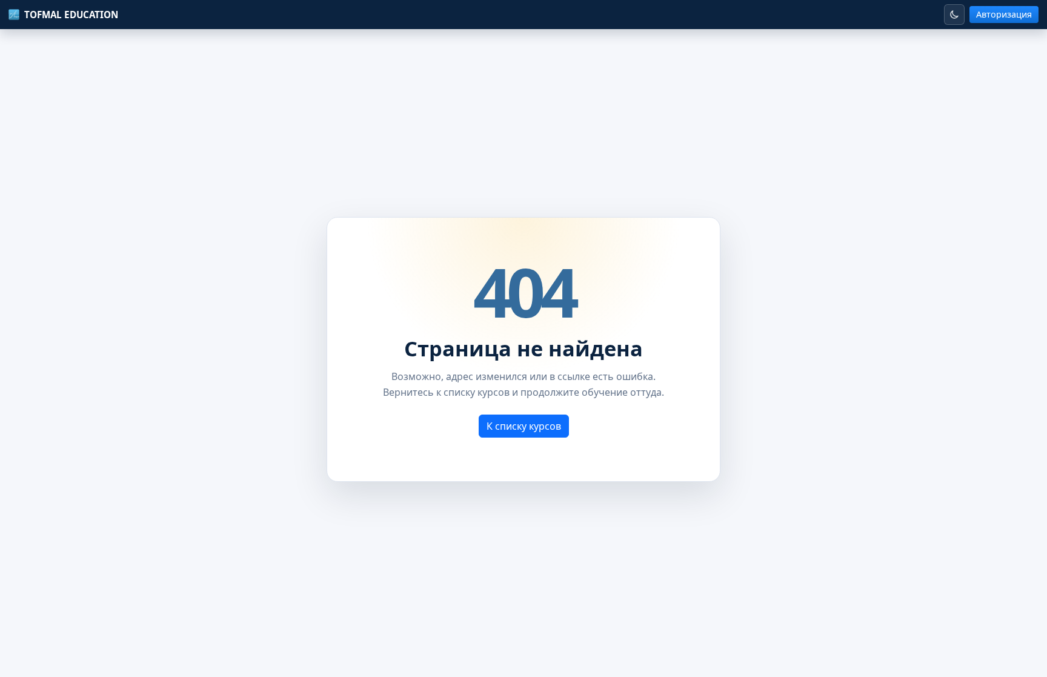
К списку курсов (524, 426)
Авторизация (1004, 14)
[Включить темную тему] (954, 14)
